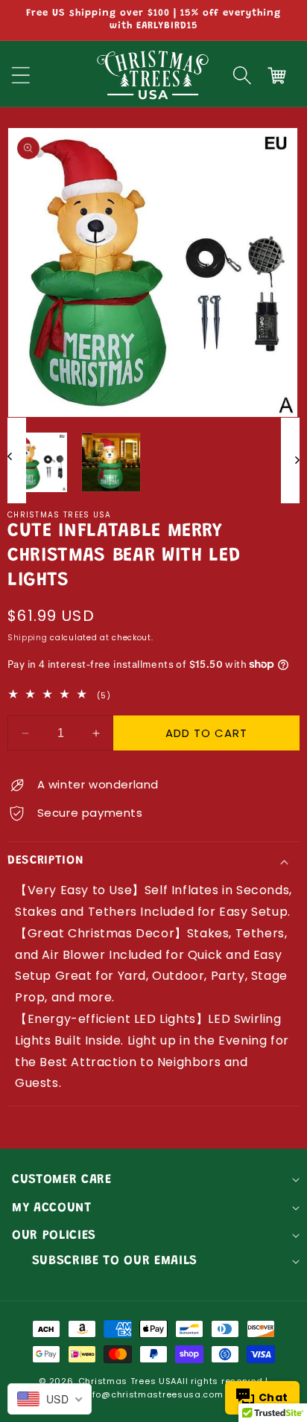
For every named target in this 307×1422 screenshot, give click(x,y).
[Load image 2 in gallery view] (111, 462)
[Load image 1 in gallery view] (37, 462)
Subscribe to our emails (114, 1261)
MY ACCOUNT (52, 1208)
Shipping (27, 637)
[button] (242, 75)
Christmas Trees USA (127, 1381)
